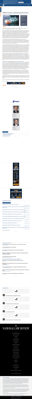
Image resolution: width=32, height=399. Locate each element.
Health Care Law (16, 360)
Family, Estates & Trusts (16, 355)
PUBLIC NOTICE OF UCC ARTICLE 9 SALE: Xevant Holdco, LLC (10, 204)
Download (24, 24)
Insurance (16, 364)
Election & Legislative (16, 352)
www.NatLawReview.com (19, 385)
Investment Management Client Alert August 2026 (9, 256)
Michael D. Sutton (8, 271)
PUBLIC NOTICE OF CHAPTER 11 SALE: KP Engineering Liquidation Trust (12, 220)
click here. (23, 394)
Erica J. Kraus (4, 271)
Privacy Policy (11, 379)
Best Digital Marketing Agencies (16, 333)
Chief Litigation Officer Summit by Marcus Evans (12, 303)
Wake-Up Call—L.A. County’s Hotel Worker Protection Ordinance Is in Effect (12, 260)
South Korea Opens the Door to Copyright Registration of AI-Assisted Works (12, 273)
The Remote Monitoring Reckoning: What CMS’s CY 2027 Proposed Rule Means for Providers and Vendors (15, 270)
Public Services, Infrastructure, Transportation (16, 370)
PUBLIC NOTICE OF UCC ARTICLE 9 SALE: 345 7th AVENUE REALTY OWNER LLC (13, 218)
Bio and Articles (15, 116)
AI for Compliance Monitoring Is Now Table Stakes (9, 247)
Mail (23, 24)
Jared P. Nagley (5, 267)
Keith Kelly (4, 274)
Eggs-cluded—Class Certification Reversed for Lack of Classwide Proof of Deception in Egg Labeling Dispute (14, 263)
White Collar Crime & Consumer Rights (16, 373)
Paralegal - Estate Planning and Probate (8, 133)
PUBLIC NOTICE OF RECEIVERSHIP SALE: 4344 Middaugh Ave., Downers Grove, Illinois (14, 216)
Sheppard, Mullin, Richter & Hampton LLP (17, 13)
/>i (25, 24)
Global (16, 358)
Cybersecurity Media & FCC (16, 350)
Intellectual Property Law (16, 365)
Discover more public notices (5, 230)
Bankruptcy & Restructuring (16, 344)
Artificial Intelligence (16, 341)
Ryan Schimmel (9, 254)
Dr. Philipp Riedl (5, 257)
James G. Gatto (6, 13)
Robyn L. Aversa (5, 254)
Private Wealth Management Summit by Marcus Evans (13, 295)
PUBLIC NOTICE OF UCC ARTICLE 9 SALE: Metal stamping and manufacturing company (14, 209)
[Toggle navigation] (3, 5)
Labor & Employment (16, 367)
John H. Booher (10, 13)
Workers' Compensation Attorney (7, 134)
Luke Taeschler (8, 267)
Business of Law (16, 347)
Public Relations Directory (16, 339)
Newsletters (16, 336)
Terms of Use (7, 379)
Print (22, 24)
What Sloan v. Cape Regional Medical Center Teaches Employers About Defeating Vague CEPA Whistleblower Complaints (15, 253)
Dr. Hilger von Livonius (9, 257)
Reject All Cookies (20, 2)
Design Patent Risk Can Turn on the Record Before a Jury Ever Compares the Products (14, 244)
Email (14, 114)
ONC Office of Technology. (22, 44)
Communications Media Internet (23, 17)
